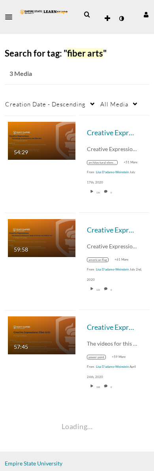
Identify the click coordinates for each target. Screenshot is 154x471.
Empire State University (33, 463)
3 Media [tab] (20, 73)
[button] (11, 17)
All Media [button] (114, 104)
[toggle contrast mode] (121, 18)
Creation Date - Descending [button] (45, 104)
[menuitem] (87, 15)
